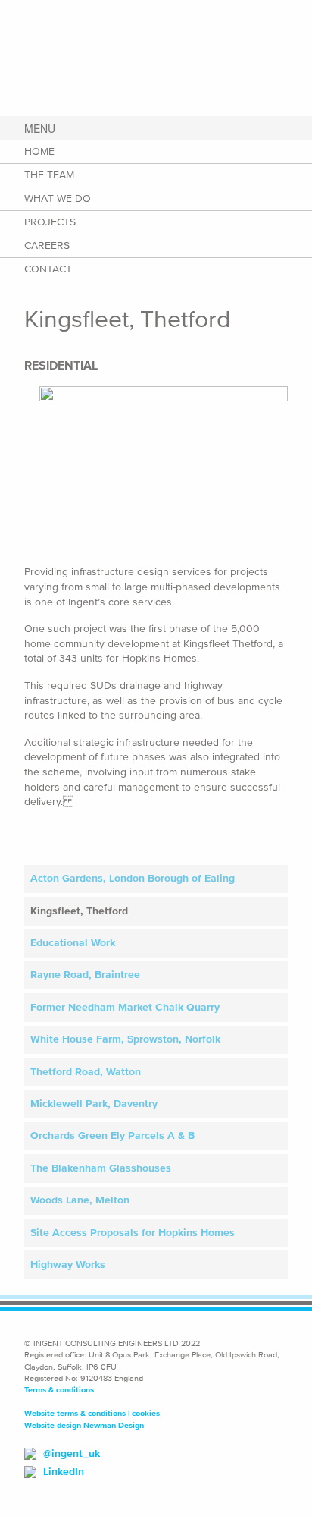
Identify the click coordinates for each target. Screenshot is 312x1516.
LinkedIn (63, 1471)
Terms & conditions (59, 1389)
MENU (39, 128)
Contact (48, 269)
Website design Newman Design (84, 1425)
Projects (50, 222)
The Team (49, 175)
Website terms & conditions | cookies (92, 1412)
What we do (57, 198)
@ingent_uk (71, 1453)
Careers (47, 245)
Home (39, 151)
